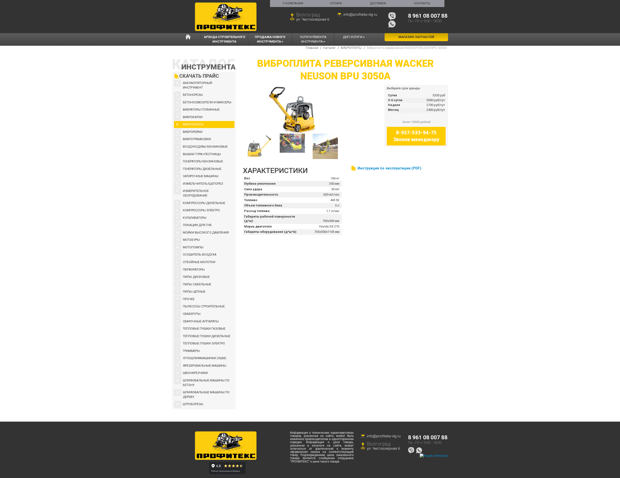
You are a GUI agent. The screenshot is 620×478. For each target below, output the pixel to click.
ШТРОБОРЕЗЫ (193, 404)
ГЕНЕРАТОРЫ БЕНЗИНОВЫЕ (203, 161)
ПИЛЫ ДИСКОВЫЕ (196, 277)
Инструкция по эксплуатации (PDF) (389, 168)
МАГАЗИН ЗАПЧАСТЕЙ (416, 37)
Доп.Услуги (352, 37)
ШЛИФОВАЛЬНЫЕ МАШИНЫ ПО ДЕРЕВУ (206, 394)
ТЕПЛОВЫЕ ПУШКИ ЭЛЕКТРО (204, 343)
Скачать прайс (199, 76)
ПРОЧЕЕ (188, 299)
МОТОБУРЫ (191, 240)
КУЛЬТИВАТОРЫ (194, 218)
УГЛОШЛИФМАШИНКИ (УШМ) (204, 358)
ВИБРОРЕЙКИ (192, 132)
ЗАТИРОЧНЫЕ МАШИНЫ (200, 176)
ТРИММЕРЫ (191, 351)
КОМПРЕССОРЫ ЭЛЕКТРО (201, 210)
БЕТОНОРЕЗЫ (193, 95)
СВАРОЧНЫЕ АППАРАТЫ (201, 321)
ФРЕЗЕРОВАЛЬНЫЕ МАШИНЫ (204, 365)
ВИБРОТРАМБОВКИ (197, 139)
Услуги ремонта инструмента (313, 39)
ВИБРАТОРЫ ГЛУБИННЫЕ (201, 109)
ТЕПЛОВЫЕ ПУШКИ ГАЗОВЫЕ (204, 328)
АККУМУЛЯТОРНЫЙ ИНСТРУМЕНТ (197, 85)
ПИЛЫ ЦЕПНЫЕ (194, 291)
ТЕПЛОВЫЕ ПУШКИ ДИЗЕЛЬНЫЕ (206, 336)
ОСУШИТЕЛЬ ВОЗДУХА (200, 254)
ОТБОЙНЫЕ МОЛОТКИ (199, 262)
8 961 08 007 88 (428, 16)
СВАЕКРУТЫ (192, 314)
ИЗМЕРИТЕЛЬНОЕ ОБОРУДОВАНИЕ (196, 193)
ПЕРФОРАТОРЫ (194, 269)
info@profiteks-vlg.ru (360, 14)
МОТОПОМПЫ (193, 247)
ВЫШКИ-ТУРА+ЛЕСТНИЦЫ (202, 154)
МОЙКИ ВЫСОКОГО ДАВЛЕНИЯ (206, 232)
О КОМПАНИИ (293, 3)
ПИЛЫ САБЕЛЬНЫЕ (197, 284)
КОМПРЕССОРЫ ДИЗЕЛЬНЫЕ (204, 203)
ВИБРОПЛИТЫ (193, 124)
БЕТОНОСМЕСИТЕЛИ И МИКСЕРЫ (207, 102)
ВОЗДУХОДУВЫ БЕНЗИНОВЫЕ (205, 146)
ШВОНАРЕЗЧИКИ (195, 373)
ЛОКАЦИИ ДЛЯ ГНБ (197, 225)
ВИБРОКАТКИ (192, 117)
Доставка (378, 3)
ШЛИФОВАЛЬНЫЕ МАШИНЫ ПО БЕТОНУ (206, 383)
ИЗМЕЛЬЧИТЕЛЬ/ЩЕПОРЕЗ (203, 183)
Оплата (336, 3)
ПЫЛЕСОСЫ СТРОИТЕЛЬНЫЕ (204, 306)
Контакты (422, 3)
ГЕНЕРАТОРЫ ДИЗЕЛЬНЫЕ (202, 169)
